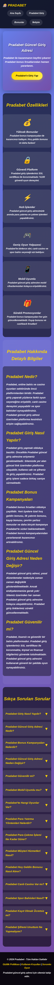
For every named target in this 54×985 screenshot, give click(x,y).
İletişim (36, 22)
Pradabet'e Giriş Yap (27, 76)
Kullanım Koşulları (31, 964)
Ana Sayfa (15, 13)
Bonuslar (19, 22)
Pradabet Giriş (36, 13)
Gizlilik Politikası (11, 964)
